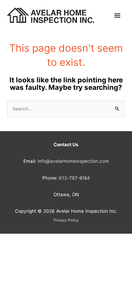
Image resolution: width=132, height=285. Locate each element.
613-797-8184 (74, 178)
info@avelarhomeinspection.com (73, 161)
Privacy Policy (66, 220)
